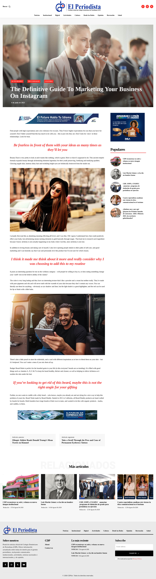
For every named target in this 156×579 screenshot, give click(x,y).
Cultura (49, 81)
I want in (132, 553)
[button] (7, 6)
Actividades (17, 81)
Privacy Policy (137, 559)
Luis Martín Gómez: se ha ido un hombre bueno (89, 553)
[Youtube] (23, 564)
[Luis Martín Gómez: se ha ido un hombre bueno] (115, 174)
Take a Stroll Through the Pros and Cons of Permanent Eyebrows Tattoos (81, 441)
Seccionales (34, 81)
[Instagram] (147, 6)
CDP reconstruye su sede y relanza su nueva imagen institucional (132, 161)
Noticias (74, 549)
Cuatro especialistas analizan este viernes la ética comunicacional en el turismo (133, 200)
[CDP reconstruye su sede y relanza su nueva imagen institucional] (115, 161)
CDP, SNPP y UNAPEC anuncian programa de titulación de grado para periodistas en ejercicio (94, 504)
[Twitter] (151, 6)
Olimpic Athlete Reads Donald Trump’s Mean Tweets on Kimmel (32, 441)
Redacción (6, 507)
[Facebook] (143, 6)
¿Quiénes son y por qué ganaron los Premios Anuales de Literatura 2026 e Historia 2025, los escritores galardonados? (133, 213)
